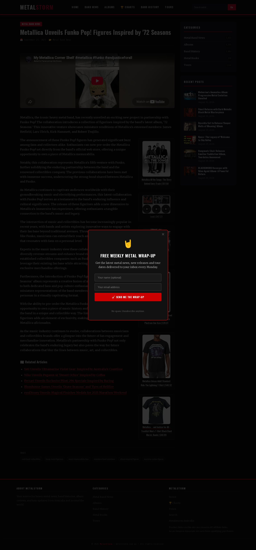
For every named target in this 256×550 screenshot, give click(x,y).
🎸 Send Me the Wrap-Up (128, 297)
